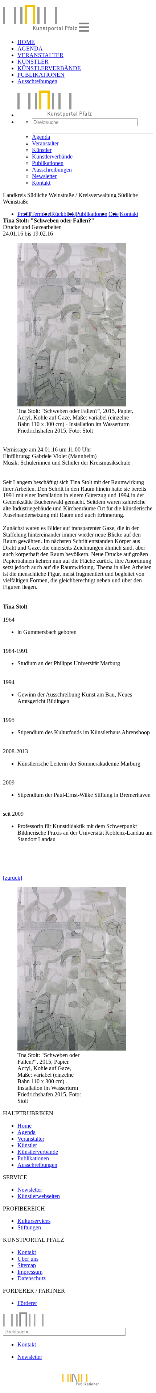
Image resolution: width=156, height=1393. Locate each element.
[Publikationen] (78, 1387)
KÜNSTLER (33, 62)
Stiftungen (29, 1227)
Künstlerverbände (52, 156)
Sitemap (26, 1265)
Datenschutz (31, 1278)
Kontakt (41, 183)
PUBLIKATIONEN (41, 75)
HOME (26, 42)
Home (24, 1126)
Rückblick (63, 214)
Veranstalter (45, 143)
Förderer (27, 1303)
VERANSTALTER (40, 55)
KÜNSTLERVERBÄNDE (49, 68)
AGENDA (30, 48)
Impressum (29, 1272)
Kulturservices (33, 1221)
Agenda (41, 137)
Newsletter (44, 176)
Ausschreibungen (37, 81)
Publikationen (47, 163)
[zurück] (12, 878)
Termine (40, 214)
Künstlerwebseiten (38, 1196)
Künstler (42, 150)
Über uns (27, 1259)
